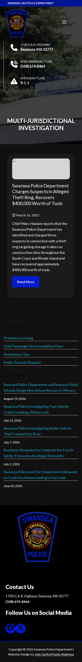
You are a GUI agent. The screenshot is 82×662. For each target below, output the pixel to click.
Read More (25, 282)
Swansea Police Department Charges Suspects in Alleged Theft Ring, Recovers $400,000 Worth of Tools (40, 194)
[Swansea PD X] (20, 628)
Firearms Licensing (18, 338)
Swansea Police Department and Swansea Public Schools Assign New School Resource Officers (41, 387)
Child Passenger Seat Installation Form (33, 346)
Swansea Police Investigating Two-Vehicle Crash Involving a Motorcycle (36, 409)
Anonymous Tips (16, 354)
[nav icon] (64, 22)
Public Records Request (22, 362)
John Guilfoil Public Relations (54, 654)
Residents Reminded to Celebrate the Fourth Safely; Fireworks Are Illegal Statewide (38, 453)
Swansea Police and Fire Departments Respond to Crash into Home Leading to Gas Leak (40, 475)
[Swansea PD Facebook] (11, 628)
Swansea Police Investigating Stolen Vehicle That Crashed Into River (37, 431)
